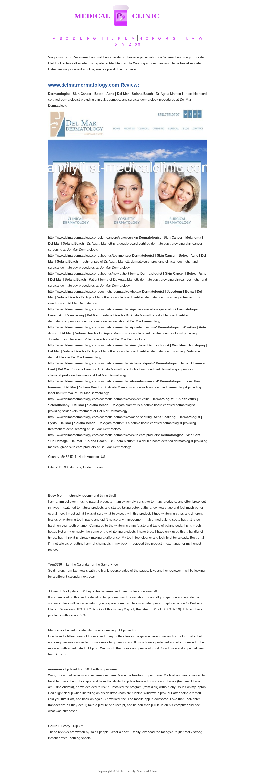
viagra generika (74, 69)
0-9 (137, 44)
